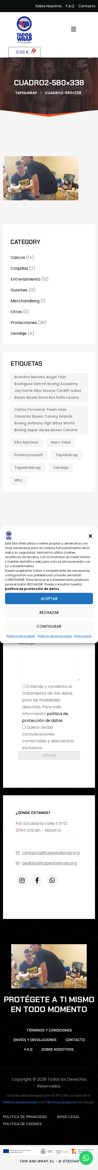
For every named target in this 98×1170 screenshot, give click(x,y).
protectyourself (28, 454)
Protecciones (24, 322)
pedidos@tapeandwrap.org (49, 863)
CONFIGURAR (49, 626)
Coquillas (19, 268)
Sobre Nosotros (57, 1049)
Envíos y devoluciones (35, 1040)
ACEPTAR (49, 598)
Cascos (18, 257)
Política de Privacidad (25, 1116)
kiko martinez (26, 442)
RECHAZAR (49, 612)
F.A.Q (28, 1049)
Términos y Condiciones (49, 1030)
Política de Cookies (22, 1124)
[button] (90, 535)
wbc (18, 480)
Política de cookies (21, 636)
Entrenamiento (25, 279)
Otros (16, 312)
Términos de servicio (61, 1102)
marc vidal (61, 442)
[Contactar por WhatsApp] (86, 1158)
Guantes (19, 290)
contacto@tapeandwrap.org (51, 853)
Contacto (75, 1040)
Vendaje (19, 333)
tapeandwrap (27, 467)
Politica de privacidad (55, 636)
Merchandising (25, 301)
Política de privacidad (20, 1102)
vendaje (60, 467)
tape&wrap (67, 454)
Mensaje (26, 643)
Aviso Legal (82, 636)
